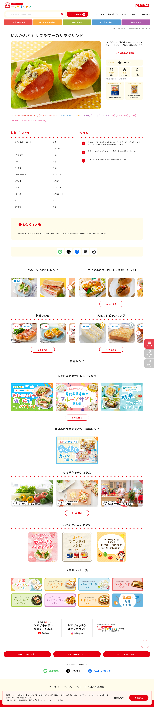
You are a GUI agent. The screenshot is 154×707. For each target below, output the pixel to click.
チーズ (94, 115)
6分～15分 (41, 120)
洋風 (112, 115)
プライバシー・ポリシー (73, 687)
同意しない (119, 697)
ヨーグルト (103, 115)
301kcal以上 (16, 120)
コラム (124, 14)
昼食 (125, 115)
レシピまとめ (99, 14)
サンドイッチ (67, 115)
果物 (87, 115)
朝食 (118, 115)
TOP (113, 28)
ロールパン (78, 115)
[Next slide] (69, 287)
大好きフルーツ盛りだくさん (49, 115)
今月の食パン (112, 14)
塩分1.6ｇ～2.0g (29, 120)
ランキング (133, 14)
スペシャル (145, 14)
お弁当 (132, 115)
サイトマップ (54, 687)
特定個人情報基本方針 (96, 687)
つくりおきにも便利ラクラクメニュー (24, 115)
